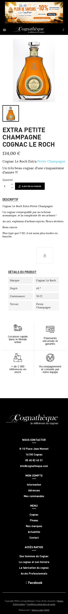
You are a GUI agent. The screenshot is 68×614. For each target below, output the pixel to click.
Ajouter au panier (31, 186)
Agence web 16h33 (40, 609)
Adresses (34, 490)
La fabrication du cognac (34, 567)
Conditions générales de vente (41, 604)
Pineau (34, 520)
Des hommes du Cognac (34, 556)
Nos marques (34, 526)
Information (34, 484)
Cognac (34, 514)
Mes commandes (34, 496)
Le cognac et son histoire (34, 562)
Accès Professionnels (34, 573)
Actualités (34, 532)
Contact (34, 537)
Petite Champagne (51, 161)
